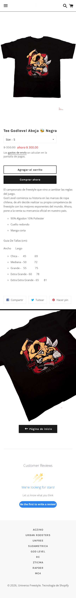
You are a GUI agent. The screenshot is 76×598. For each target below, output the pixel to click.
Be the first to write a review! (38, 504)
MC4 (38, 573)
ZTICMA (38, 562)
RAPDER (38, 567)
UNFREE (38, 540)
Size (8, 139)
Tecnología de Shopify (55, 585)
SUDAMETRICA (38, 546)
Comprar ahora (30, 179)
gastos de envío (17, 152)
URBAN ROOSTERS (38, 535)
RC (38, 557)
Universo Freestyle (29, 585)
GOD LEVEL (38, 551)
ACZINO (38, 529)
